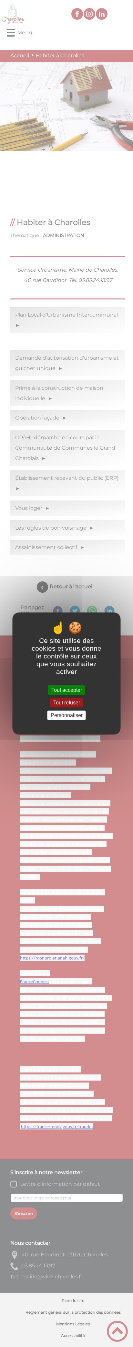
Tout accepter (66, 690)
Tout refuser (66, 702)
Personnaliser (67, 715)
